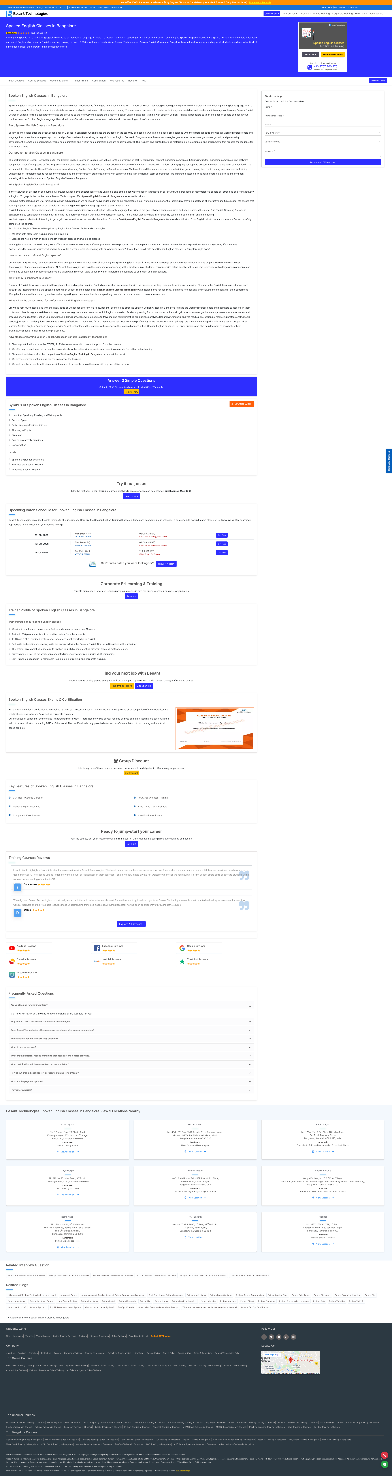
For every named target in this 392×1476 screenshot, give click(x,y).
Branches (305, 13)
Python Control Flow (277, 1295)
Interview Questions (99, 1336)
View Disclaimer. (183, 1471)
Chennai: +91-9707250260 (20, 7)
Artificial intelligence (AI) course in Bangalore (194, 1444)
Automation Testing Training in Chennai (256, 1422)
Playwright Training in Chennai (220, 1422)
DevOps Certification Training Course (45, 1365)
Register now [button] (131, 391)
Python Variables (337, 1301)
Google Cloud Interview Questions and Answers (203, 1275)
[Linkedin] (286, 1337)
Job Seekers (376, 13)
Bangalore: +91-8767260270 (51, 7)
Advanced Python (68, 1295)
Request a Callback (389, 461)
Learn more (131, 496)
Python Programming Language (294, 1301)
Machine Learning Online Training (205, 1365)
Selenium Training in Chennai (78, 1427)
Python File (370, 1295)
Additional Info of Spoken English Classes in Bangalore (39, 1317)
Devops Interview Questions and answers (69, 1275)
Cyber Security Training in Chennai (362, 1422)
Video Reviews (43, 1336)
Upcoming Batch (59, 80)
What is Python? (38, 1307)
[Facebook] (264, 1337)
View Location (67, 1151)
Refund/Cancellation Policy (227, 1353)
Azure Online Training (16, 1370)
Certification (99, 80)
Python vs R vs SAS (17, 1307)
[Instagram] (293, 1337)
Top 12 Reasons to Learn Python (65, 1307)
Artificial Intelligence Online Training (84, 1370)
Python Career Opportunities (250, 1295)
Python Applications (196, 1295)
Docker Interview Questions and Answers (113, 1275)
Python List (145, 1301)
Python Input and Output (41, 1301)
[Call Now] (384, 1455)
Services (22, 1353)
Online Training (321, 13)
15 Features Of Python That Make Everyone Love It (32, 1295)
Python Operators (266, 1301)
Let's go (131, 843)
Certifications (271, 13)
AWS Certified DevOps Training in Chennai (297, 1422)
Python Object (247, 1301)
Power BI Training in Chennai (166, 1427)
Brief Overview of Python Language (166, 1295)
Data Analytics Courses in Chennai (63, 1422)
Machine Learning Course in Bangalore (93, 1444)
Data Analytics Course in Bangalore (62, 1439)
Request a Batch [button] (166, 564)
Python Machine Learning (184, 1301)
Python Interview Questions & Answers (26, 1275)
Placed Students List (138, 1336)
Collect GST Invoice (161, 1336)
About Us (10, 1353)
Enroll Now (310, 54)
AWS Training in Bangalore (158, 1444)
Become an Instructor (95, 1353)
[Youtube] (278, 1337)
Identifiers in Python (67, 1301)
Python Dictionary (322, 1295)
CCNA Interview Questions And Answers (156, 1275)
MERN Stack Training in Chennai (231, 1427)
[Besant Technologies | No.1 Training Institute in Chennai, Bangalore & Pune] (27, 13)
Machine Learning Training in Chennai (267, 1427)
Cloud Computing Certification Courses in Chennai (107, 1422)
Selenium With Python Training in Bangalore (234, 1439)
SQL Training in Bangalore (168, 1439)
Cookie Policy (169, 1353)
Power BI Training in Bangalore (336, 1439)
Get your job (144, 685)
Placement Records (260, 2)
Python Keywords (127, 1301)
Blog (8, 1336)
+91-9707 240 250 (348, 7)
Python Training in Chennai (137, 1427)
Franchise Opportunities (119, 1353)
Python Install (108, 1301)
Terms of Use (184, 1353)
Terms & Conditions (203, 1353)
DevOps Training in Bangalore (129, 1444)
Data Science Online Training (130, 1365)
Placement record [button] (122, 685)
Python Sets (319, 1301)
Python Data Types (300, 1295)
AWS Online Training (15, 1365)
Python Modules (208, 1301)
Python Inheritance (17, 1301)
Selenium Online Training (102, 1365)
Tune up (131, 596)
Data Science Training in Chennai (149, 1422)
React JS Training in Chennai (108, 1427)
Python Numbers (228, 1301)
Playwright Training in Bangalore (304, 1439)
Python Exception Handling (347, 1295)
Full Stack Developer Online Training (46, 1370)
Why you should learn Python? (99, 1307)
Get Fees (222, 535)
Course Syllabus (37, 80)
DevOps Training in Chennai (19, 1427)
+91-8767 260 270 (325, 66)
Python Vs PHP (356, 1301)
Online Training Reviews (64, 1336)
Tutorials (29, 1336)
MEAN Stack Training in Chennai (198, 1427)
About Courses (16, 80)
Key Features (117, 80)
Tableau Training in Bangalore (197, 1439)
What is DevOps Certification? (255, 1307)
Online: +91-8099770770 (82, 7)
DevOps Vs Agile (126, 1307)
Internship (18, 1336)
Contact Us (45, 1353)
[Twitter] (271, 1337)
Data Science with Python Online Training (166, 1365)
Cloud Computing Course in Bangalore (24, 1439)
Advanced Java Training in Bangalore (236, 1444)
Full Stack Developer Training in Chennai (25, 1422)
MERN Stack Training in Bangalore (57, 1444)
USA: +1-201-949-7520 (110, 7)
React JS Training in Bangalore (272, 1439)
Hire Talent (361, 13)
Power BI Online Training (235, 1365)
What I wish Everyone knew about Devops (158, 1307)
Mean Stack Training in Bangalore (22, 1444)
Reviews (133, 80)
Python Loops (161, 1301)
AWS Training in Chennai (331, 1422)
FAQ (144, 80)
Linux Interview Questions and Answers (250, 1275)
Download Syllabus (243, 404)
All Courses (289, 13)
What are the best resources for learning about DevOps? (210, 1307)
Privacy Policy (153, 1353)
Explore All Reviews (131, 924)
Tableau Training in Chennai (48, 1427)
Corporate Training (342, 13)
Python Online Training (77, 1365)
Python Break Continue (221, 1295)
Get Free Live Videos (333, 54)
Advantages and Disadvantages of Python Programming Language (113, 1295)
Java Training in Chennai (299, 1427)
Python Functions (89, 1301)
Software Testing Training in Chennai (185, 1422)
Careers (57, 1353)
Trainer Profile (80, 80)
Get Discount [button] (131, 773)
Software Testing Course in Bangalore (99, 1439)
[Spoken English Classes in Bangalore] (323, 35)
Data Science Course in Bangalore (137, 1439)
